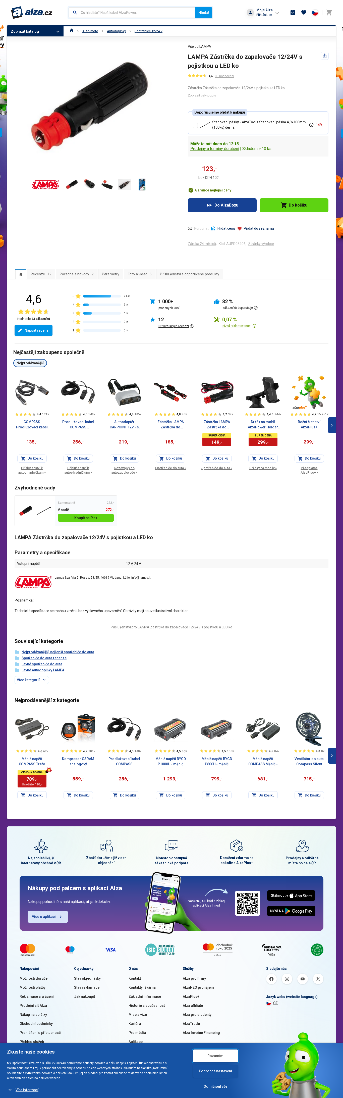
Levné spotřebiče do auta (42, 664)
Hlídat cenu (226, 228)
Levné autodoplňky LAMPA (43, 670)
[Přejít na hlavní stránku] (31, 12)
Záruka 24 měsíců (202, 244)
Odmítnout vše (215, 1086)
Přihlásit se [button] (264, 15)
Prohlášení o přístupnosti (40, 1033)
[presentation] (20, 274)
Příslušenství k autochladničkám (32, 470)
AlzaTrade (191, 1024)
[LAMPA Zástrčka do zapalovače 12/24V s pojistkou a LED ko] (26, 511)
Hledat (203, 13)
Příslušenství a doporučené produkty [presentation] (189, 274)
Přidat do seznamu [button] (259, 228)
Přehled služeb (32, 1042)
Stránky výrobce (261, 244)
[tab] (20, 274)
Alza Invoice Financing (201, 1033)
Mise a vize (138, 1015)
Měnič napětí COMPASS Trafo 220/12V (32, 762)
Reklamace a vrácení (37, 996)
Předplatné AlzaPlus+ (309, 470)
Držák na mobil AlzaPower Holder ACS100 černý (263, 425)
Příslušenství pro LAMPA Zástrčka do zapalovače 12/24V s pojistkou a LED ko (171, 627)
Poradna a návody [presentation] (77, 274)
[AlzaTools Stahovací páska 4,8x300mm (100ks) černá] (43, 511)
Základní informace (145, 996)
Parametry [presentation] (111, 274)
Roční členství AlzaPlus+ (309, 424)
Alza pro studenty (197, 1015)
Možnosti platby (32, 987)
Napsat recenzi (37, 330)
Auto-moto (90, 31)
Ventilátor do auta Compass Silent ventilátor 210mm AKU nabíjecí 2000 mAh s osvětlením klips (309, 762)
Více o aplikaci (44, 917)
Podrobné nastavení (215, 1071)
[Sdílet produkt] (325, 56)
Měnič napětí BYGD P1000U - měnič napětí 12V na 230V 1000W (170, 762)
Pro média (137, 1033)
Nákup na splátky (33, 1015)
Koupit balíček (85, 518)
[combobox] (132, 12)
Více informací (27, 1090)
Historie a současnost (147, 1006)
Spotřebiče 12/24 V (148, 31)
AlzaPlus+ (191, 996)
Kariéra (135, 1024)
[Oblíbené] (304, 13)
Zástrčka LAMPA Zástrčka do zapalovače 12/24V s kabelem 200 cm (217, 425)
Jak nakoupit (84, 996)
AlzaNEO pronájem (198, 987)
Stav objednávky (87, 978)
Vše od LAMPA (199, 46)
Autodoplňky (116, 31)
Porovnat (201, 228)
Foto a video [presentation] (140, 274)
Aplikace (136, 1042)
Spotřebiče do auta (170, 468)
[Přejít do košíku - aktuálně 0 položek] (329, 13)
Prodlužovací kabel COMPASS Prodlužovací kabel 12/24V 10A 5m (78, 425)
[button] (209, 190)
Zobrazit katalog (25, 31)
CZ (275, 1003)
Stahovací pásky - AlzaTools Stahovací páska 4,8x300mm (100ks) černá (259, 124)
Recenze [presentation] (41, 274)
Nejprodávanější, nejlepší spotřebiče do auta (58, 652)
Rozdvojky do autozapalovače (124, 470)
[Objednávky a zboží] (293, 13)
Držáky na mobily (263, 468)
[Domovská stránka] (72, 31)
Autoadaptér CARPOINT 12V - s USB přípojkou (124, 425)
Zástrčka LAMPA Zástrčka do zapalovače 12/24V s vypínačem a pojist (171, 425)
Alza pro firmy (194, 978)
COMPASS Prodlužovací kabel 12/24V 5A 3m (32, 425)
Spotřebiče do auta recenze (44, 658)
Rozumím (215, 1056)
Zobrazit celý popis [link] (202, 95)
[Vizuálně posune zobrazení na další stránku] (332, 425)
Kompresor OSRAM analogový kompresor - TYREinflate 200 (78, 762)
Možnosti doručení (35, 978)
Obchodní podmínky (36, 1024)
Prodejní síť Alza (33, 1006)
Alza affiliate (193, 1006)
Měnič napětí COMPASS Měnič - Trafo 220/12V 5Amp (263, 762)
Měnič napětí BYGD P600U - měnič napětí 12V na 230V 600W (216, 762)
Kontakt (135, 978)
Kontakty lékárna (142, 987)
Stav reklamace (86, 987)
